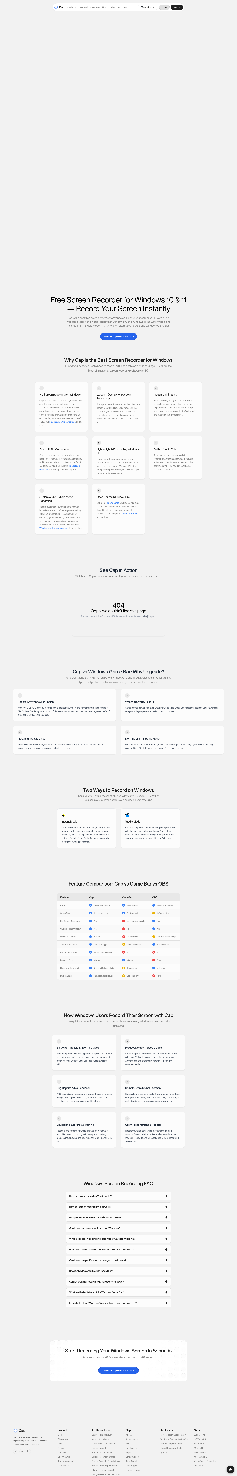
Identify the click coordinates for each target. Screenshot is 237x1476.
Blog (120, 7)
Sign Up (177, 7)
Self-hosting (131, 1448)
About (113, 7)
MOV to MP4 (200, 1439)
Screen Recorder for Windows (106, 1461)
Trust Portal (131, 1461)
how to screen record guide (62, 422)
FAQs (128, 1443)
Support (129, 1452)
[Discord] (21, 1451)
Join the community (67, 1461)
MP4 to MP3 (200, 1452)
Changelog (63, 1439)
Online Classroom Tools (171, 1448)
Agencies (164, 1452)
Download (83, 7)
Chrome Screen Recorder (104, 1470)
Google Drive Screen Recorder (106, 1474)
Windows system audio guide (54, 528)
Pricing (127, 7)
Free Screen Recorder (102, 1452)
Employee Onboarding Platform (174, 1439)
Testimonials (95, 7)
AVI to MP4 (199, 1443)
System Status (133, 1470)
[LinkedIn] (28, 1451)
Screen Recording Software (105, 1465)
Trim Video (199, 1465)
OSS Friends (63, 1465)
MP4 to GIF (199, 1448)
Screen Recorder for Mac (103, 1456)
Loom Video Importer (102, 1434)
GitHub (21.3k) (149, 7)
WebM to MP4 (200, 1434)
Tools (197, 1430)
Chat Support (132, 1465)
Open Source (64, 1456)
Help (104, 7)
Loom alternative (130, 513)
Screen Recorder (100, 1448)
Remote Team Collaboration (173, 1434)
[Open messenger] (230, 1469)
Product (70, 7)
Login (164, 7)
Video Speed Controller (205, 1461)
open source (113, 503)
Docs (60, 1443)
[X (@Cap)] (15, 1451)
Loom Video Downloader (103, 1443)
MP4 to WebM (200, 1456)
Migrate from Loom (101, 1439)
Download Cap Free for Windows (118, 336)
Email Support (132, 1456)
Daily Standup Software (171, 1443)
